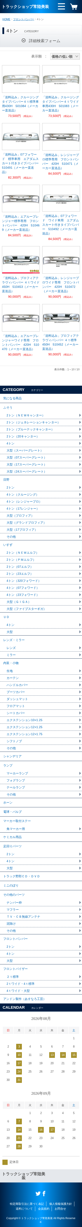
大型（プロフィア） (20, 515)
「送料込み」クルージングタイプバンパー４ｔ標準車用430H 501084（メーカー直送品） (20, 103)
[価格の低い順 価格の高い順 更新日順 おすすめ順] (65, 56)
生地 (10, 671)
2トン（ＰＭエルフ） (21, 559)
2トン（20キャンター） (23, 436)
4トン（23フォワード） (23, 594)
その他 (11, 536)
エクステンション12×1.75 (24, 734)
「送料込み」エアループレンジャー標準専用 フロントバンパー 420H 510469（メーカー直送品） (21, 223)
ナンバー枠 (14, 902)
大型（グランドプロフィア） (26, 522)
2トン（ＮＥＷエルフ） (23, 552)
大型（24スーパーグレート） (27, 471)
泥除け (11, 923)
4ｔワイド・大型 (18, 990)
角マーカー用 (16, 829)
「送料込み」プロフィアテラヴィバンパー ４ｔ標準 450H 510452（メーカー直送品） (61, 342)
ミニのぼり (11, 885)
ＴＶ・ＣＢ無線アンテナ (23, 916)
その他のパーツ (14, 894)
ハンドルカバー (17, 685)
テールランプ (16, 787)
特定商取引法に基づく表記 (27, 1204)
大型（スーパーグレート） (25, 450)
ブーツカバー (16, 692)
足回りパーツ (12, 846)
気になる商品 (12, 398)
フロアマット (16, 706)
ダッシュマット (17, 699)
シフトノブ (14, 741)
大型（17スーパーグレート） (27, 464)
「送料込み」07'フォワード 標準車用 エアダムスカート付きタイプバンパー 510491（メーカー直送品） (21, 163)
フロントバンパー (23, 19)
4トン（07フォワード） (23, 587)
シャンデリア (12, 756)
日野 (6, 479)
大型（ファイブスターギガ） (26, 609)
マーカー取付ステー (17, 821)
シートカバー (16, 713)
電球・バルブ (12, 811)
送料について (24, 1208)
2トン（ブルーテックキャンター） (30, 429)
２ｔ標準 (13, 976)
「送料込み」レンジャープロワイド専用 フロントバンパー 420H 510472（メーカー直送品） (60, 284)
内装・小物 (11, 663)
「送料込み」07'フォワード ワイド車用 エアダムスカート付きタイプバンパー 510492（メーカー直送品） (60, 224)
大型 (10, 632)
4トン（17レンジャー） (23, 508)
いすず (7, 544)
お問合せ (60, 1208)
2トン (10, 487)
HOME (6, 19)
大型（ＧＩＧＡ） (19, 602)
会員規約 (43, 1208)
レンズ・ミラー (14, 640)
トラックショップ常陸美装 (25, 6)
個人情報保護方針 (60, 1204)
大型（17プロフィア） (22, 529)
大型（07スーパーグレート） (27, 457)
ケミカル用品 (12, 837)
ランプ (7, 765)
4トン (10, 443)
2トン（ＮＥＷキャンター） (26, 415)
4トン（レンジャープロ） (24, 501)
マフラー (13, 909)
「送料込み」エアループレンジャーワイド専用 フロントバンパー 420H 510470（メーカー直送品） (20, 342)
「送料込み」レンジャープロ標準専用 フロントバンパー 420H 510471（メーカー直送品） (60, 161)
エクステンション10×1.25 (24, 720)
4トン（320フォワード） (24, 580)
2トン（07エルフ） (20, 566)
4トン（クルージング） (23, 494)
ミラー (11, 655)
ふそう (7, 407)
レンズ (11, 648)
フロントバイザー (15, 969)
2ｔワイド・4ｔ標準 (21, 983)
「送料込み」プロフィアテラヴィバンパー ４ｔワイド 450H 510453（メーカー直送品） (21, 284)
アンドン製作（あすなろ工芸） (24, 999)
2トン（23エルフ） (20, 573)
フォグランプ (16, 780)
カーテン (13, 678)
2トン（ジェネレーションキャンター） (33, 422)
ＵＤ (6, 617)
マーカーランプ (17, 773)
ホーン (7, 802)
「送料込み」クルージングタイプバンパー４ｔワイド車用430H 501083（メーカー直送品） (60, 103)
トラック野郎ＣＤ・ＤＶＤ (21, 876)
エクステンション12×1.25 (24, 727)
